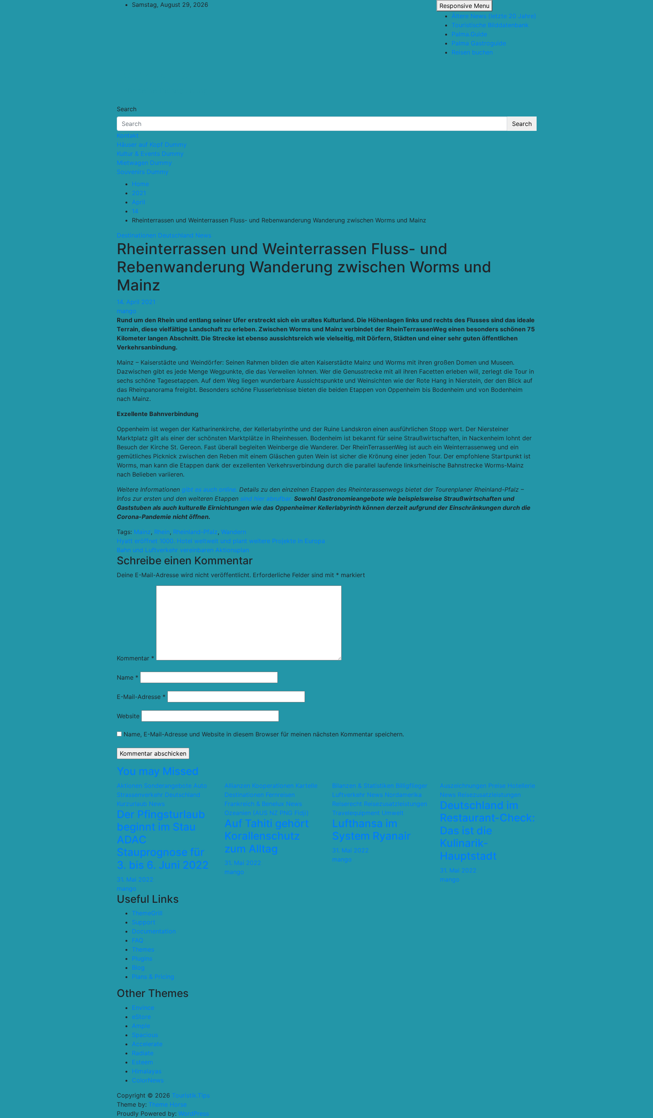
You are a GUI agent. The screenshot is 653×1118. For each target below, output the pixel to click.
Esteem (142, 1062)
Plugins (142, 958)
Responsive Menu (464, 5)
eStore (141, 1016)
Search (126, 109)
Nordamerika (403, 794)
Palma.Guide (469, 34)
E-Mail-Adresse (141, 696)
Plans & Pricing (153, 976)
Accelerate (147, 1044)
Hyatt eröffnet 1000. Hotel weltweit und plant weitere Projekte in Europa (221, 541)
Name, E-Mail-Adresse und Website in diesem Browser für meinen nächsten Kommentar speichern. (264, 734)
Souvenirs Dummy (143, 171)
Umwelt (393, 813)
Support (143, 922)
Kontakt (128, 135)
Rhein (162, 532)
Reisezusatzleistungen (395, 803)
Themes (143, 949)
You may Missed (158, 771)
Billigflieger (411, 785)
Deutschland (175, 235)
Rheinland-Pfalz (195, 532)
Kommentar (135, 658)
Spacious (145, 1035)
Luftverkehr (348, 794)
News (203, 235)
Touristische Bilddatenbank (490, 25)
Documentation (154, 931)
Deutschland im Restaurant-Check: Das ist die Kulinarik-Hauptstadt (487, 830)
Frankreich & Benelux (254, 803)
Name (127, 677)
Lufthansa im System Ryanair (371, 830)
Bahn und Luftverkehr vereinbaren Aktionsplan (183, 550)
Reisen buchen (472, 52)
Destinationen (136, 235)
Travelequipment (356, 813)
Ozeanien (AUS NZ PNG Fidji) (266, 813)
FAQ (137, 940)
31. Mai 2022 (135, 879)
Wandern (233, 532)
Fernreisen (280, 794)
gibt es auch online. (209, 489)
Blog (138, 967)
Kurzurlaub (132, 803)
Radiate (142, 1053)
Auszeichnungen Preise (473, 785)
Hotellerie (521, 785)
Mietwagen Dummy (144, 162)
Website (128, 716)
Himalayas (146, 1071)
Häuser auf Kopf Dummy (152, 144)
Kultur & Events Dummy (150, 153)
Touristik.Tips (155, 74)
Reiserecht (347, 803)
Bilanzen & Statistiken (363, 785)
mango (126, 311)
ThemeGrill (147, 913)
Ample (141, 1025)
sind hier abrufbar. (266, 498)
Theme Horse (168, 1104)
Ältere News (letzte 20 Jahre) (494, 16)
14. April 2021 (136, 302)
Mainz (142, 532)
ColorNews (148, 1080)
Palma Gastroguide (479, 43)
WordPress (193, 1113)
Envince (143, 1007)
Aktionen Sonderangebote (154, 785)
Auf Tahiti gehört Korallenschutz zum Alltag (266, 836)
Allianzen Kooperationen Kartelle (270, 785)
